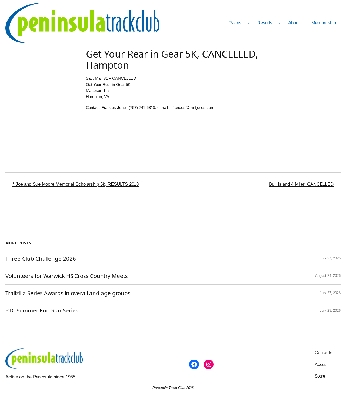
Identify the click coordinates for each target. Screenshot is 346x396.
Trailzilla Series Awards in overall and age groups (68, 293)
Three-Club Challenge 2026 (40, 258)
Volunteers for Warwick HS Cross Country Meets (66, 276)
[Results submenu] (279, 23)
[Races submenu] (248, 23)
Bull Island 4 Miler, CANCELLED (301, 184)
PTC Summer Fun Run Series (41, 310)
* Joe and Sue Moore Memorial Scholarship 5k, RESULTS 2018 (75, 184)
